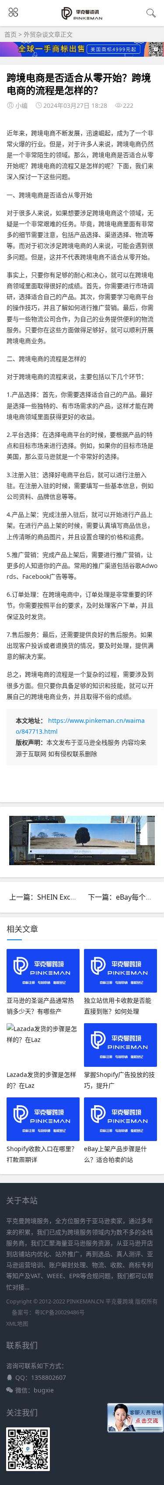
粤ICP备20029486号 (60, 1312)
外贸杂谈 (36, 34)
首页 (10, 34)
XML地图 (17, 1323)
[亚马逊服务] (82, 18)
